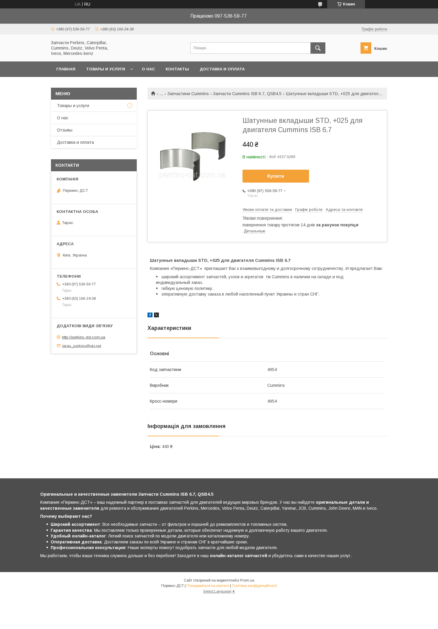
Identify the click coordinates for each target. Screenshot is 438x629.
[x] (156, 315)
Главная (65, 69)
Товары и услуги (105, 69)
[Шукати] (317, 48)
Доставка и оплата (222, 69)
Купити (275, 176)
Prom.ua (247, 580)
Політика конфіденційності (254, 586)
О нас (148, 69)
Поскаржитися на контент (208, 586)
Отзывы (64, 130)
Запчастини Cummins (188, 93)
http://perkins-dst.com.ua (83, 337)
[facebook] (150, 315)
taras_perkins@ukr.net (81, 345)
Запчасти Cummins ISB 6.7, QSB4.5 (247, 93)
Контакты (177, 69)
